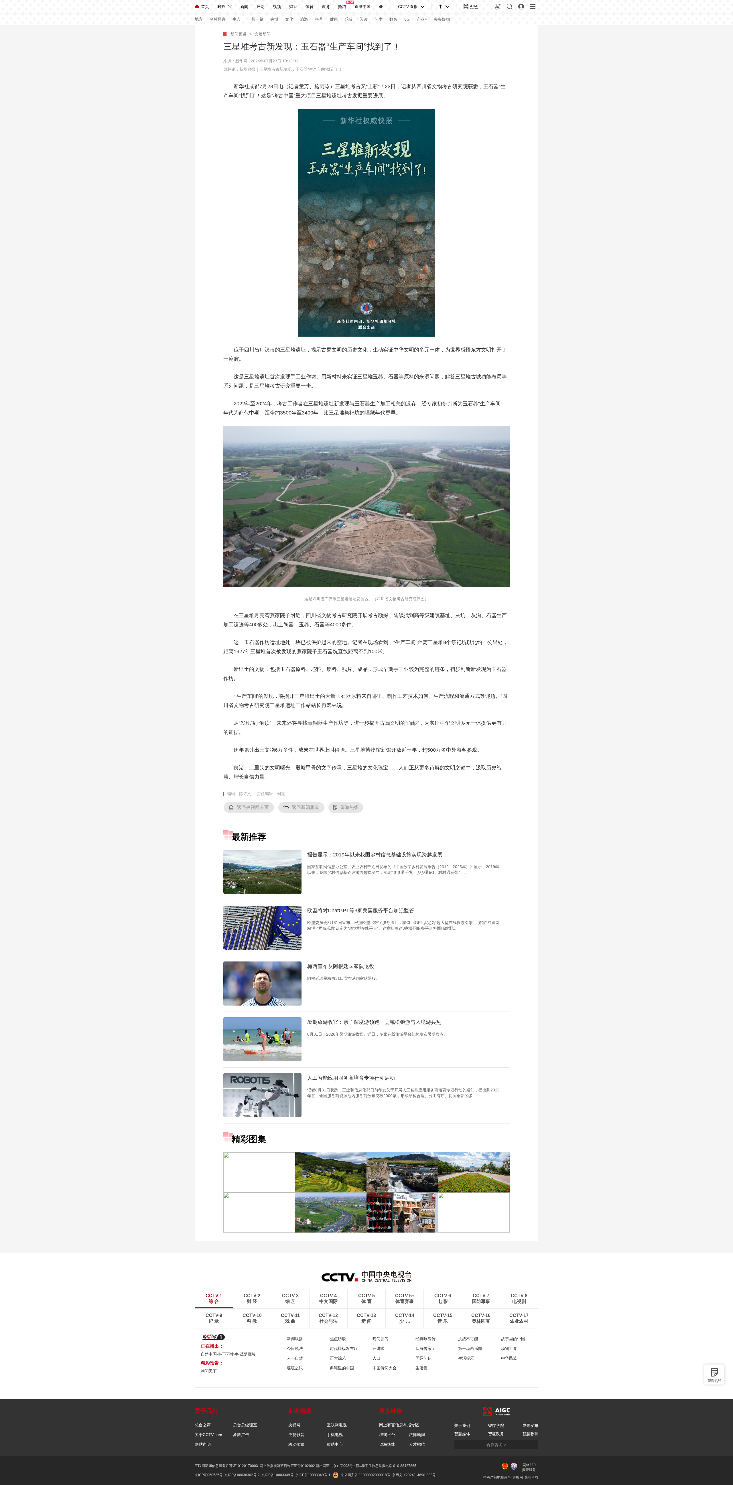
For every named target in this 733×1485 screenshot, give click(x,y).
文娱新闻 (263, 34)
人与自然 (295, 1358)
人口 (377, 1358)
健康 (334, 19)
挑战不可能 (468, 1338)
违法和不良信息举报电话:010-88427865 (385, 1466)
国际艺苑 (423, 1358)
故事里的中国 (513, 1338)
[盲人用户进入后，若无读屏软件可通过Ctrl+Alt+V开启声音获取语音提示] (498, 6)
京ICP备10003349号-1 (312, 1475)
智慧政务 (496, 1433)
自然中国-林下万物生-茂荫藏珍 (228, 1354)
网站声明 (203, 1444)
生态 (236, 19)
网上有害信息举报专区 (399, 1425)
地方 (199, 19)
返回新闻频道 (305, 807)
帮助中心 (335, 1444)
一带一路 (255, 19)
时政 (221, 6)
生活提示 (466, 1358)
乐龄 (349, 19)
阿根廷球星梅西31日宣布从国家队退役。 (343, 978)
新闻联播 (295, 1338)
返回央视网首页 (253, 807)
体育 (310, 6)
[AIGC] (471, 6)
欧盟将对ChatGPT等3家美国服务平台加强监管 (360, 910)
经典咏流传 (425, 1338)
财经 (293, 6)
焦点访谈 (338, 1338)
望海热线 (714, 1381)
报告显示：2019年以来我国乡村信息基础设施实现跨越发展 (374, 855)
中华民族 (509, 1358)
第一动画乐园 (470, 1348)
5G (407, 19)
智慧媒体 (462, 1433)
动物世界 (509, 1348)
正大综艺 (338, 1358)
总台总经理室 (245, 1425)
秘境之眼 (295, 1368)
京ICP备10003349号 (277, 1475)
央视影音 (296, 1434)
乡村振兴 (218, 19)
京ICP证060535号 (209, 1475)
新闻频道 (238, 34)
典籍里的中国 (342, 1368)
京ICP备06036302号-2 (242, 1475)
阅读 (364, 19)
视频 (277, 6)
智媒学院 (496, 1425)
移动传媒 (296, 1444)
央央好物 (442, 19)
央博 (274, 19)
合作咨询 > (496, 1444)
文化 (289, 19)
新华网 (241, 61)
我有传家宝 (425, 1348)
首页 (205, 6)
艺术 (379, 19)
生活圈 (421, 1368)
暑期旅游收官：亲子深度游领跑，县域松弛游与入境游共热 (374, 1022)
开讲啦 (379, 1348)
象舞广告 (241, 1434)
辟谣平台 (387, 1434)
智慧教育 (530, 1433)
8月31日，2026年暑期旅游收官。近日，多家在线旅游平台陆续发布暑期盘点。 (377, 1034)
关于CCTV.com (208, 1434)
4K (381, 6)
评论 (261, 6)
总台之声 (203, 1425)
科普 (319, 19)
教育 (326, 6)
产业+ (422, 19)
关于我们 (462, 1425)
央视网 (294, 1425)
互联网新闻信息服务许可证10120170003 (226, 1466)
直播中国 (362, 6)
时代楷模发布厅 (344, 1348)
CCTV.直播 (408, 6)
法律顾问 (417, 1434)
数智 (393, 19)
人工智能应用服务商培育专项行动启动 (351, 1078)
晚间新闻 (381, 1338)
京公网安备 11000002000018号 (365, 1475)
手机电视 (335, 1434)
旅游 (304, 19)
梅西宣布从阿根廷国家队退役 (340, 966)
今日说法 (295, 1348)
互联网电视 (337, 1425)
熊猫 (342, 6)
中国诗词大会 (385, 1368)
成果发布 (530, 1425)
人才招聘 (417, 1444)
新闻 (244, 6)
